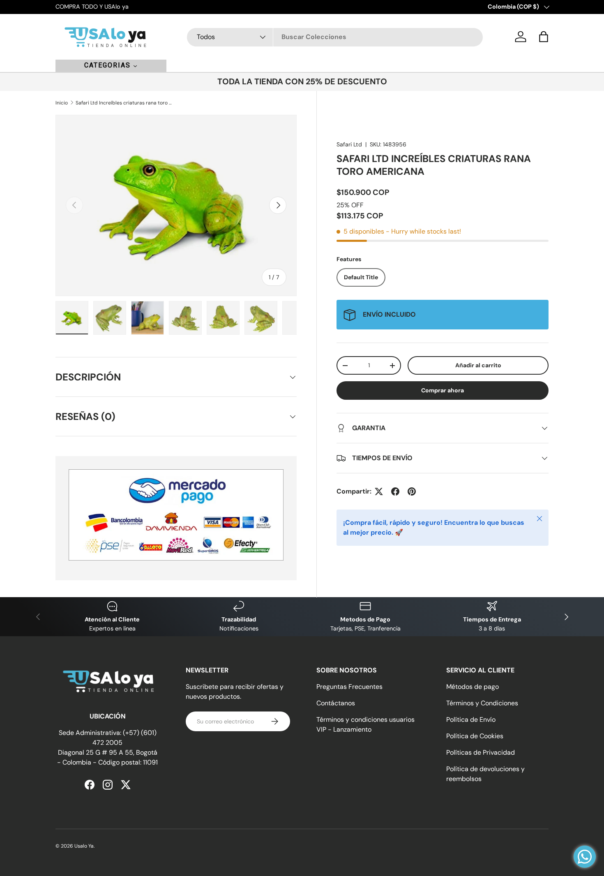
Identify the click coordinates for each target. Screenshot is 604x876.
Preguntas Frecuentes (349, 686)
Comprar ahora (442, 390)
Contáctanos (335, 703)
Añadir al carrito (478, 365)
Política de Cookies (474, 736)
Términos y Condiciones (482, 703)
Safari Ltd (349, 144)
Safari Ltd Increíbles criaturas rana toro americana (125, 102)
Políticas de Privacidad (480, 752)
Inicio (61, 102)
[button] (544, 37)
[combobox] (335, 37)
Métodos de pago (472, 686)
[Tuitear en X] (379, 491)
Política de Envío (471, 719)
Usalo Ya (84, 846)
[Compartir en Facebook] (395, 491)
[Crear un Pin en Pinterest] (411, 491)
